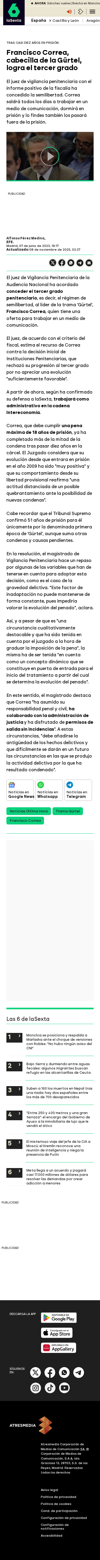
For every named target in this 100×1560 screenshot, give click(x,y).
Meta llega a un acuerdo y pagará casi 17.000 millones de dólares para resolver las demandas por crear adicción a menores (57, 1176)
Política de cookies (56, 1504)
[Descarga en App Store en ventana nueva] (57, 1337)
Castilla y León (66, 20)
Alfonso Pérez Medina (25, 238)
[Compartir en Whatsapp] (70, 265)
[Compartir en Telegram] (80, 265)
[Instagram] (35, 1392)
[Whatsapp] (64, 1377)
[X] (52, 265)
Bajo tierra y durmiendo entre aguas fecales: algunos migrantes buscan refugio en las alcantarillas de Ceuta (58, 1068)
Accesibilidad (51, 1535)
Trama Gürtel (68, 811)
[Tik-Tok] (50, 1392)
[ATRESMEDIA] (50, 1426)
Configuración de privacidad (64, 1518)
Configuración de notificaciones (55, 1526)
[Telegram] (78, 1377)
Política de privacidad (58, 1497)
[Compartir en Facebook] (61, 265)
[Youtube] (64, 1392)
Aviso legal (49, 1490)
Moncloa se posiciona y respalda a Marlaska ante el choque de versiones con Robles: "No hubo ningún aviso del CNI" (59, 1041)
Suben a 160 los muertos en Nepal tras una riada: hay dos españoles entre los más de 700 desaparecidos (59, 1092)
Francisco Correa (25, 820)
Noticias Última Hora (29, 811)
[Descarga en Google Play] (59, 1322)
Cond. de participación (59, 1511)
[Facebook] (49, 1377)
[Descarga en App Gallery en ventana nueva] (59, 1352)
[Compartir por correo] (89, 265)
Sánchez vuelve (58, 3)
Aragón (93, 20)
